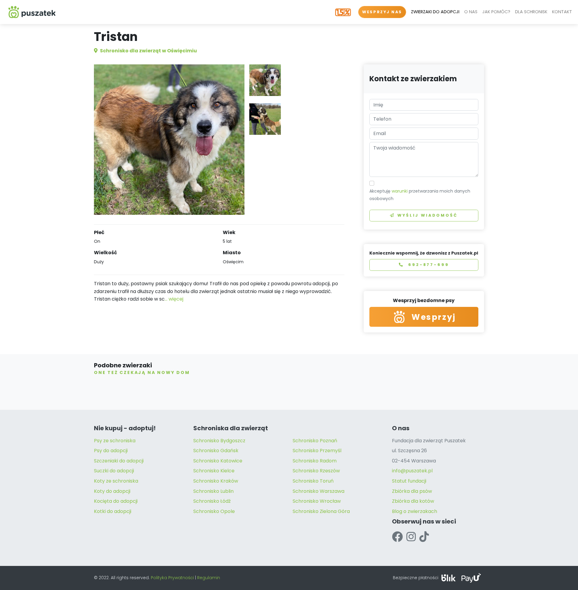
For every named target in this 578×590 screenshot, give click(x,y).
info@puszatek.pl (412, 470)
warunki (400, 191)
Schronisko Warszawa (318, 491)
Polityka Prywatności (172, 578)
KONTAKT (562, 12)
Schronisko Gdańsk (215, 450)
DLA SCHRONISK (531, 12)
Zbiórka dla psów (412, 491)
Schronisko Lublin (213, 491)
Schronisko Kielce (214, 470)
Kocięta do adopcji (116, 501)
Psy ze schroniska (114, 440)
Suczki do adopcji (114, 470)
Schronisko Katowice (217, 460)
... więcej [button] (174, 298)
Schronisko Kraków (215, 480)
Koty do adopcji (112, 491)
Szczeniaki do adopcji (119, 460)
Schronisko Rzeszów (316, 470)
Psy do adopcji (111, 450)
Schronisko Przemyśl (317, 450)
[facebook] (397, 537)
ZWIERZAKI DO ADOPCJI (435, 12)
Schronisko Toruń (313, 480)
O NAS (470, 12)
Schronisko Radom (315, 460)
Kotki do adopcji (112, 511)
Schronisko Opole (214, 511)
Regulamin (208, 578)
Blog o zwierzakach (414, 511)
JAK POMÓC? (496, 12)
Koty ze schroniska (116, 480)
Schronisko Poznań (315, 440)
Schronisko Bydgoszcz (219, 440)
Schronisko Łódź (212, 501)
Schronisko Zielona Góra (321, 511)
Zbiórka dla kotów (413, 501)
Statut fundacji (409, 480)
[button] (265, 80)
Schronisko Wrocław (317, 501)
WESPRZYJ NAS (382, 11)
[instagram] (411, 537)
